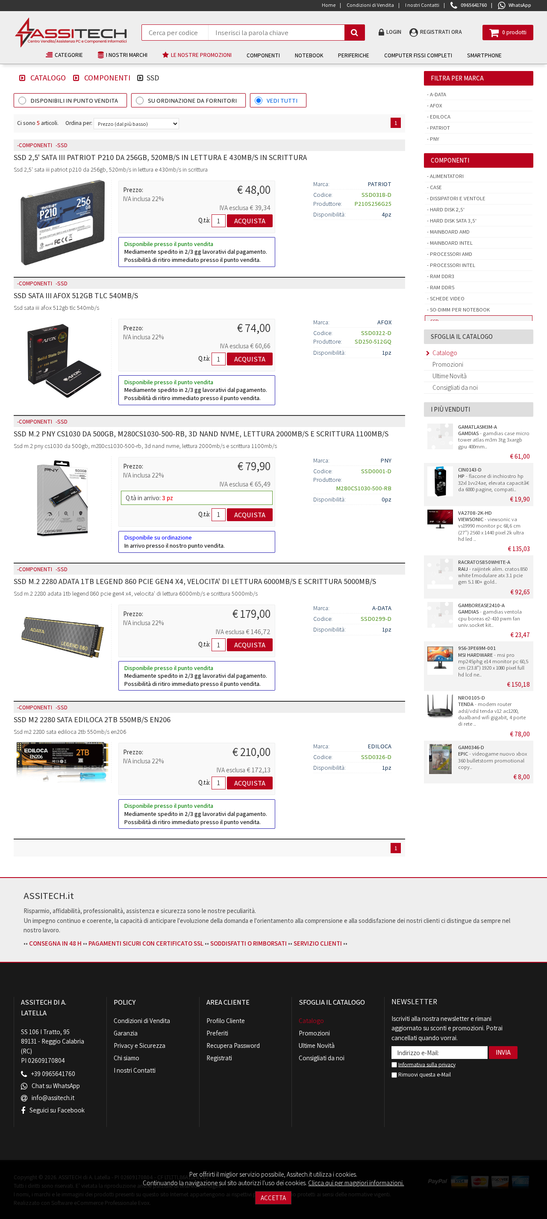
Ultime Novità (449, 376)
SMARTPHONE (484, 55)
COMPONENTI (263, 55)
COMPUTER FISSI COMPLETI (418, 55)
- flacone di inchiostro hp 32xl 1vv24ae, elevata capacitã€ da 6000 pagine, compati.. (493, 479)
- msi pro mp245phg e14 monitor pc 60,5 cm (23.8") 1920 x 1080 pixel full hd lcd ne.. (493, 661)
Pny (434, 138)
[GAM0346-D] (440, 759)
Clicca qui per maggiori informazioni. (356, 1183)
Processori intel (452, 265)
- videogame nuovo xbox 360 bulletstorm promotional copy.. (492, 757)
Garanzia (126, 1033)
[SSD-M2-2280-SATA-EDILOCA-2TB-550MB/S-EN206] (62, 762)
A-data (437, 94)
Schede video (447, 298)
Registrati (219, 1058)
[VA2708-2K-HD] (440, 525)
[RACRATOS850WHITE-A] (440, 574)
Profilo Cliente (225, 1021)
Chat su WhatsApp (56, 1086)
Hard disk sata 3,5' (452, 220)
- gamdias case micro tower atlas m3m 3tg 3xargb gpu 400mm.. (493, 437)
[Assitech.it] (71, 32)
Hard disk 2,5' (447, 209)
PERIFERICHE (353, 55)
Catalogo (48, 77)
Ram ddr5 (442, 287)
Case (435, 187)
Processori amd (450, 254)
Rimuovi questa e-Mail (424, 1074)
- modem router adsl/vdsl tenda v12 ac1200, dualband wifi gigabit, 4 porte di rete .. (492, 710)
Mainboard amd (449, 231)
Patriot (439, 127)
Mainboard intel (451, 242)
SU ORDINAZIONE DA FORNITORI (192, 100)
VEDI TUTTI (282, 100)
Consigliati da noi (455, 387)
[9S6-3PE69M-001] (440, 660)
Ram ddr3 (441, 276)
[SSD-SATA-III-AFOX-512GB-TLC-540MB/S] (62, 360)
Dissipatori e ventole (457, 198)
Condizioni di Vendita (142, 1021)
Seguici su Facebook (57, 1110)
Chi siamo (126, 1058)
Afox (435, 105)
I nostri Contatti (135, 1070)
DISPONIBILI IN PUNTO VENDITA (74, 100)
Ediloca (439, 116)
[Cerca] (354, 32)
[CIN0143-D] (440, 481)
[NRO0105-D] (440, 709)
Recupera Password (233, 1045)
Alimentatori (446, 176)
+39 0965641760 (53, 1074)
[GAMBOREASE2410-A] (440, 617)
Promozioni (447, 364)
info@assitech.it (53, 1098)
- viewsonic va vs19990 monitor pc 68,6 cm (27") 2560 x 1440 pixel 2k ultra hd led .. (491, 526)
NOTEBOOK (309, 55)
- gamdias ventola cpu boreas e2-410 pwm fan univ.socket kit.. (490, 615)
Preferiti (217, 1033)
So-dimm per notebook (459, 309)
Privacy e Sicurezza (139, 1045)
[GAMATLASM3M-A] (440, 439)
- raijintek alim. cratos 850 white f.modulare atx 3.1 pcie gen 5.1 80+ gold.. (492, 572)
